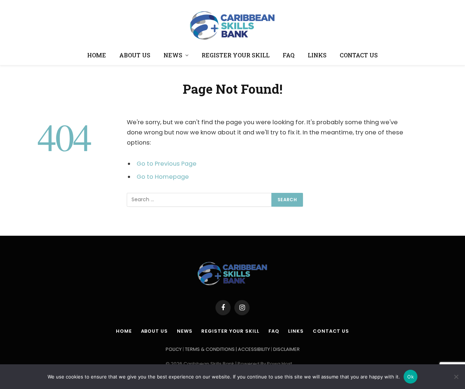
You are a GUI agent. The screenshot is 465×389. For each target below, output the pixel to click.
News (172, 55)
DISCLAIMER (286, 349)
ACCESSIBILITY (254, 349)
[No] (456, 376)
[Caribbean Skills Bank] (232, 24)
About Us (134, 55)
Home (96, 55)
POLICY (174, 349)
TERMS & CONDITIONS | (211, 349)
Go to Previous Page (167, 163)
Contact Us (359, 55)
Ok (410, 377)
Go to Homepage (163, 177)
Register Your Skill (236, 55)
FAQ (289, 55)
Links (317, 55)
